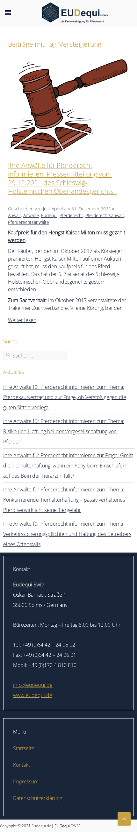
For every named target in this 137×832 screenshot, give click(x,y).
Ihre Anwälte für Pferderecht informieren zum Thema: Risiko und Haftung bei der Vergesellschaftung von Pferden (63, 431)
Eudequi (49, 215)
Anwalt (14, 215)
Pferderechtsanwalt (104, 215)
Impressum (26, 781)
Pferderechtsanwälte (28, 222)
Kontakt (21, 764)
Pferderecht (71, 215)
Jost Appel (53, 209)
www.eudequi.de (32, 695)
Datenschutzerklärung (37, 798)
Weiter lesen (22, 320)
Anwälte (31, 215)
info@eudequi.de (33, 684)
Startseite (23, 748)
